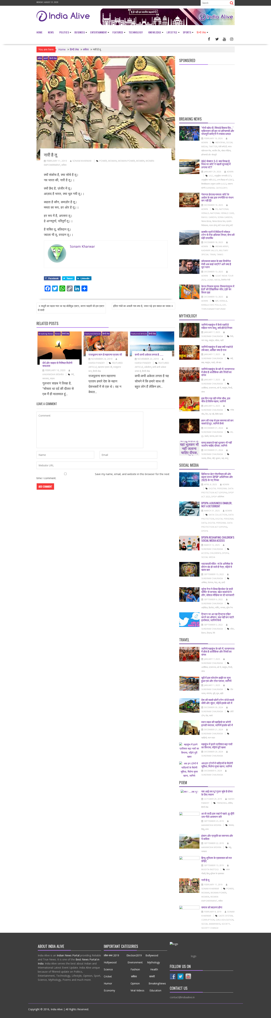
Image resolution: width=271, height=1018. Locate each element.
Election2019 (134, 955)
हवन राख (218, 436)
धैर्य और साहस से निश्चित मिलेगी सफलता (57, 364)
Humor (108, 983)
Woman (112, 160)
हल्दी (223, 582)
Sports (187, 32)
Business (79, 32)
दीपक (209, 458)
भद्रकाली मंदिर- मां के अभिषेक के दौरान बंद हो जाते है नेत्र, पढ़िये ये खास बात (217, 566)
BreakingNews (157, 983)
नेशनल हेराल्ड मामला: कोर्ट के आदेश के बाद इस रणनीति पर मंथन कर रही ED (217, 197)
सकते (206, 436)
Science (109, 969)
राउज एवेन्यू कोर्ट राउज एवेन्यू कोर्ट (221, 225)
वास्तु (226, 458)
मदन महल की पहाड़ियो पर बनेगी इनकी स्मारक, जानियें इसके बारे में (217, 723)
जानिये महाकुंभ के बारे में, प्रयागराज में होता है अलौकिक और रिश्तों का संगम (217, 372)
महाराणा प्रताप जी (105, 367)
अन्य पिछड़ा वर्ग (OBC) (225, 179)
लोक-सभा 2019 (112, 955)
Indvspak (220, 142)
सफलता (45, 378)
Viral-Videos (137, 990)
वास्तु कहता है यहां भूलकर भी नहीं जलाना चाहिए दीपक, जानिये (189, 448)
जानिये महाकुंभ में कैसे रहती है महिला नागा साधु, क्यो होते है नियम (216, 326)
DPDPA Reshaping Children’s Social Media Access (217, 538)
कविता (40, 58)
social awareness (210, 923)
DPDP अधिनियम (217, 496)
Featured (117, 32)
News (51, 32)
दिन (206, 413)
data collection (218, 514)
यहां (222, 458)
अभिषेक (204, 582)
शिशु (202, 829)
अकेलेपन (147, 367)
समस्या (211, 436)
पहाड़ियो (204, 737)
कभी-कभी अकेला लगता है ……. (149, 354)
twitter (213, 146)
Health (154, 969)
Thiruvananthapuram (213, 308)
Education (156, 990)
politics (64, 32)
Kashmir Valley (209, 250)
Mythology (153, 962)
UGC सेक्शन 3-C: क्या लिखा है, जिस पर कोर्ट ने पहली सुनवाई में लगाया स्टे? (216, 164)
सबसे (211, 715)
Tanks (220, 254)
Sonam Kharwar (81, 160)
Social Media (208, 557)
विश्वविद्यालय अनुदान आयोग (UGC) (214, 183)
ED (216, 209)
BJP (216, 300)
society (226, 923)
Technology (136, 32)
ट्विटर (203, 632)
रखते (213, 362)
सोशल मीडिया (226, 150)
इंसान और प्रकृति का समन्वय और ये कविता (217, 837)
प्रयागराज (212, 387)
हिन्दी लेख (201, 32)
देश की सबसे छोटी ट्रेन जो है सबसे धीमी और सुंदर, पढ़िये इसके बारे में (217, 701)
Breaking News (46, 333)
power (103, 160)
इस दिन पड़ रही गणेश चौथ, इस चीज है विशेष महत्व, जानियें (215, 399)
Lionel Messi (213, 279)
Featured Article (93, 333)
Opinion (135, 983)
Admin (230, 171)
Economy (109, 990)
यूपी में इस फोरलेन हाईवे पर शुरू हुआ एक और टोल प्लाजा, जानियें (216, 679)
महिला (217, 340)
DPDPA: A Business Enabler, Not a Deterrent (216, 504)
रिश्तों (230, 387)
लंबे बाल (218, 362)
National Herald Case (222, 213)
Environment (135, 962)
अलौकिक (204, 387)
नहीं (213, 458)
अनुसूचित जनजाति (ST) (222, 175)
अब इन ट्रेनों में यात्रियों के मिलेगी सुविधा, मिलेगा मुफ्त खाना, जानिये (217, 764)
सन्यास (222, 607)
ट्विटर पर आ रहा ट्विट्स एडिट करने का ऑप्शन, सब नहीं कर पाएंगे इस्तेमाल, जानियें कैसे (217, 617)
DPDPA (204, 530)
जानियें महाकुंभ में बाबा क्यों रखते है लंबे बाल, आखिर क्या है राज (217, 348)
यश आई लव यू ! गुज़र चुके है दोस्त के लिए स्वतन (216, 792)
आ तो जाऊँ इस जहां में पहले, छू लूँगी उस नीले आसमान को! (217, 814)
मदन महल (211, 737)
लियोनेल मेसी (225, 279)
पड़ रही (211, 413)
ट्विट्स (209, 632)
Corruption (208, 919)
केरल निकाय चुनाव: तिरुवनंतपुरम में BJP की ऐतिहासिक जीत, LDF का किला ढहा (217, 289)
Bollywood (151, 955)
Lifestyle (172, 32)
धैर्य (72, 374)
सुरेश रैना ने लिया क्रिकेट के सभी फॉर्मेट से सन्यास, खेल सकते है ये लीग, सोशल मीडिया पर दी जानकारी (217, 592)
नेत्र (215, 582)
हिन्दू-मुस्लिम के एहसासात (215, 873)
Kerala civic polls (211, 304)
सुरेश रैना (229, 607)
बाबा (202, 362)
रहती (221, 340)
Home (40, 32)
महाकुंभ (211, 340)
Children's (215, 553)
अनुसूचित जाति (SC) (208, 179)
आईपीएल (204, 607)
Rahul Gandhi (208, 217)
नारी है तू (205, 880)
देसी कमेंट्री (222, 146)
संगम (203, 391)
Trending (222, 803)
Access (205, 553)
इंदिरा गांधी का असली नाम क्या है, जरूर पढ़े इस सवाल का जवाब (142, 306)
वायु (230, 847)
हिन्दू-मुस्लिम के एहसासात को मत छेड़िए (216, 859)
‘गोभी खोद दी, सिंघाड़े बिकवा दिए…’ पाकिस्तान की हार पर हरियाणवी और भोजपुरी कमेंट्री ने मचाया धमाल (217, 130)
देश (207, 715)
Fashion (135, 969)
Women (140, 160)
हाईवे (221, 693)
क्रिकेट (211, 607)
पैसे (214, 632)
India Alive (57, 1009)
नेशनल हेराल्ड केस (218, 221)
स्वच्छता (204, 851)
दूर (202, 436)
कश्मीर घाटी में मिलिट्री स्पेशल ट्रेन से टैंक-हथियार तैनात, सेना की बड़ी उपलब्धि (217, 235)
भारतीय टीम (216, 150)
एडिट (232, 628)
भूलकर (218, 458)
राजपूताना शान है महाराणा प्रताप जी (105, 354)
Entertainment (98, 32)
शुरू (217, 693)
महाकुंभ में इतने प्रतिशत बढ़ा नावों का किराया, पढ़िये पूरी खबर (216, 745)
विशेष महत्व (219, 413)
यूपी (214, 693)
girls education (225, 919)
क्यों (231, 358)
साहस (52, 378)
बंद (219, 582)
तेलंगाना (210, 582)
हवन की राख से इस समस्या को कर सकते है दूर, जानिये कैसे (217, 421)
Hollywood (110, 962)
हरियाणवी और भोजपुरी (209, 154)
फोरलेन (209, 693)
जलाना (203, 458)
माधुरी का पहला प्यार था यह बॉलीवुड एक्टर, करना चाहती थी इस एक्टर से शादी (71, 308)
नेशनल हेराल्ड (206, 221)
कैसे (231, 336)
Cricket (108, 976)
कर (231, 432)
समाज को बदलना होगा (211, 907)
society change (209, 927)
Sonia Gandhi (225, 217)
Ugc (211, 175)
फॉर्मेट (217, 607)
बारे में (219, 387)
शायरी (46, 58)
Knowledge (154, 32)
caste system (225, 915)
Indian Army (221, 246)
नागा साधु (204, 340)
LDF (224, 304)
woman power (126, 160)
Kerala (223, 300)
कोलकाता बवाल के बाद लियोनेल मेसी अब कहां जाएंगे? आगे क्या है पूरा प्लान (216, 264)
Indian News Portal (68, 955)
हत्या (207, 829)
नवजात (231, 825)
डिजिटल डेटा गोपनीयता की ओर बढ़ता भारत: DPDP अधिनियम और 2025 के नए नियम (217, 477)
